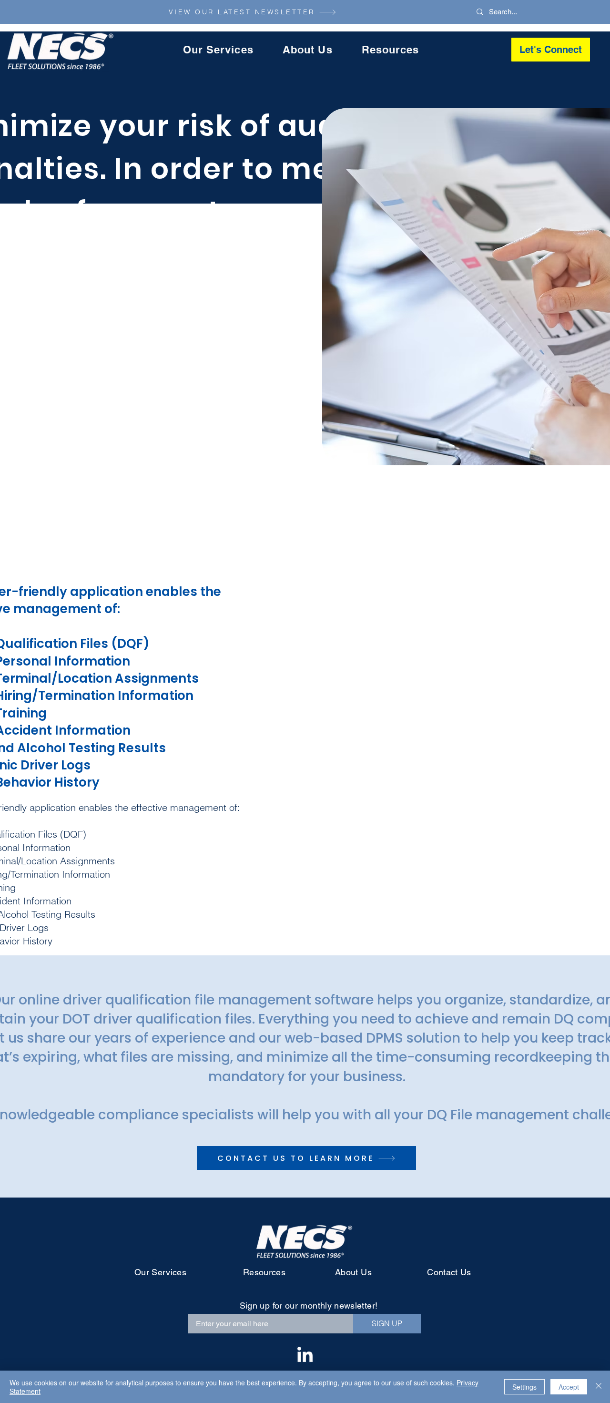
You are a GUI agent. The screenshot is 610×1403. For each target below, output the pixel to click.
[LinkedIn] (305, 1355)
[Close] (598, 1386)
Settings (524, 1387)
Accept (569, 1387)
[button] (218, 50)
